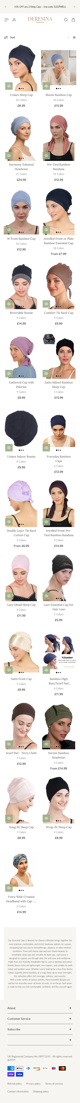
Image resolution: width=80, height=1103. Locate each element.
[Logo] (40, 20)
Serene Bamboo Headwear (58, 755)
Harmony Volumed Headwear (21, 167)
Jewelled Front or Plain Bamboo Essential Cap (58, 241)
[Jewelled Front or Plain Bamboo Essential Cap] (58, 211)
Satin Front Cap (21, 679)
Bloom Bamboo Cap (59, 95)
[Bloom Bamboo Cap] (58, 67)
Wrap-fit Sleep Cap (58, 827)
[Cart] (73, 20)
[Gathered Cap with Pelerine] (21, 355)
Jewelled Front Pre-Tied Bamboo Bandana (58, 533)
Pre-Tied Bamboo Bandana (58, 167)
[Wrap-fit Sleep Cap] (58, 800)
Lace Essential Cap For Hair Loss (58, 607)
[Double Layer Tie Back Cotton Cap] (21, 503)
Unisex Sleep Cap (21, 95)
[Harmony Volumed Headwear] (21, 137)
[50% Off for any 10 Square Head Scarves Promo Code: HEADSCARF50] (40, 6)
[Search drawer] (66, 20)
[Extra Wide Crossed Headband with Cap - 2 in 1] (21, 869)
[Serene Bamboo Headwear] (58, 725)
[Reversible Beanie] (21, 285)
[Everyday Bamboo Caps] (58, 429)
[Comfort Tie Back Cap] (58, 285)
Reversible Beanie (21, 313)
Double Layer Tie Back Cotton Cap (21, 533)
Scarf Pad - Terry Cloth (21, 753)
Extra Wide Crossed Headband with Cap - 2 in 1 (21, 899)
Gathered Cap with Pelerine (21, 385)
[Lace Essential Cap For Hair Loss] (58, 577)
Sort (12, 37)
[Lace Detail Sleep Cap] (21, 577)
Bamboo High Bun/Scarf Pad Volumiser (58, 681)
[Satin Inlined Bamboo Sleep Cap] (58, 355)
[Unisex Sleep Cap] (21, 67)
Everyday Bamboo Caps (59, 459)
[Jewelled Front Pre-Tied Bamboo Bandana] (58, 503)
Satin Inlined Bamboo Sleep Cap (59, 385)
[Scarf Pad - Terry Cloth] (21, 725)
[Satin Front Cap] (21, 651)
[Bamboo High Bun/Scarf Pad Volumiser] (58, 651)
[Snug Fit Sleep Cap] (21, 800)
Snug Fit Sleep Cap (21, 827)
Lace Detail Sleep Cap (21, 605)
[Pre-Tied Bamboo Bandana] (58, 137)
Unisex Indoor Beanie (21, 456)
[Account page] (14, 20)
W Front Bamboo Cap (21, 238)
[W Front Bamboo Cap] (21, 211)
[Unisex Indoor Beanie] (21, 429)
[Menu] (6, 20)
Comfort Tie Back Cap (58, 313)
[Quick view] (9, 86)
